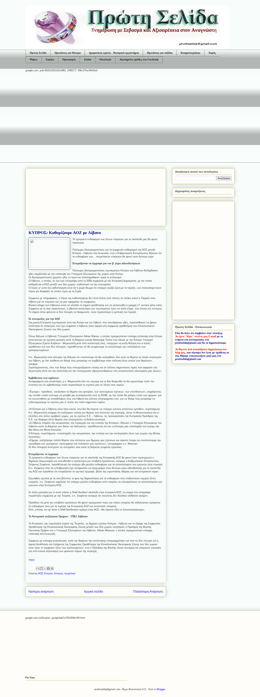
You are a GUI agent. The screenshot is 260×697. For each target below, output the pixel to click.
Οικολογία (105, 59)
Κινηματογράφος (190, 52)
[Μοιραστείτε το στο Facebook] (48, 568)
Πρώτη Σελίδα (38, 52)
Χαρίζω (49, 59)
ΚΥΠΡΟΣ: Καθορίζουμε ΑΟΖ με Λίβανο (65, 232)
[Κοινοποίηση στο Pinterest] (52, 568)
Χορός (212, 52)
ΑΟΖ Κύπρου (45, 573)
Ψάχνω (33, 59)
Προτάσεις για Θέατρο (68, 52)
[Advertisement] (130, 104)
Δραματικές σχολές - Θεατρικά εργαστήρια (114, 52)
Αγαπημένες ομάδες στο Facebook (139, 59)
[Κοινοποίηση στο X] (45, 568)
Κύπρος (58, 573)
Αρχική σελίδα (93, 591)
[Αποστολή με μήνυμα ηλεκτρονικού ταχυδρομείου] (38, 568)
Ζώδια (87, 59)
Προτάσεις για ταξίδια (159, 52)
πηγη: (32, 559)
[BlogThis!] (41, 568)
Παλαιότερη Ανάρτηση (148, 591)
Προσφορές (69, 59)
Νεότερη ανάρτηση (41, 591)
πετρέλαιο (69, 573)
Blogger (161, 689)
